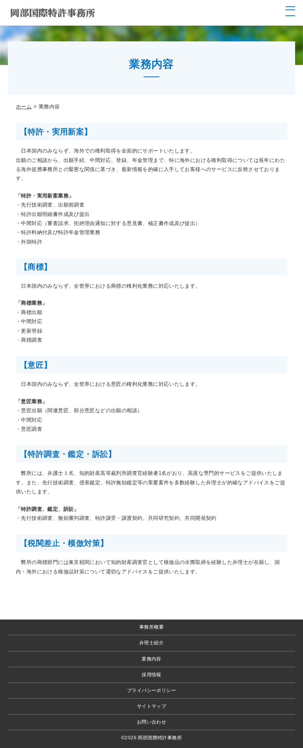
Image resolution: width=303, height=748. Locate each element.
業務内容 (151, 659)
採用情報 (151, 674)
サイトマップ (151, 706)
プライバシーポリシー (151, 690)
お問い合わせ (151, 722)
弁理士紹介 (151, 643)
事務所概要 (151, 627)
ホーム (24, 107)
